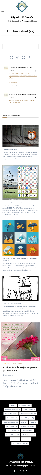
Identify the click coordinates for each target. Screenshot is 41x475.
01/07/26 (12, 70)
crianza (33, 422)
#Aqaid (13, 405)
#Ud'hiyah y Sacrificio (11, 422)
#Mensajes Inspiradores (12, 409)
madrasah (14, 439)
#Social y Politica (12, 418)
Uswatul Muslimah (17, 363)
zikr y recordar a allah (20, 443)
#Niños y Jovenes (29, 409)
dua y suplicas (11, 426)
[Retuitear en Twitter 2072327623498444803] (14, 85)
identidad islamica (28, 435)
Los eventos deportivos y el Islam (13, 203)
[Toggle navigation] (2, 11)
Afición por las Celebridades (12, 304)
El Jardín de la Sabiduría (17, 67)
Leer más (14, 159)
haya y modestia (13, 430)
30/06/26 (12, 97)
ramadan (25, 439)
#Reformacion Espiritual (28, 413)
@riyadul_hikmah (31, 67)
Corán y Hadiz (7, 363)
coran (24, 422)
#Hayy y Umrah (24, 405)
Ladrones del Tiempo (9, 149)
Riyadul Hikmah (22, 17)
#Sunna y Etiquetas (27, 418)
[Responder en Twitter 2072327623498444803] (10, 85)
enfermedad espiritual (27, 426)
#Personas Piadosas (11, 413)
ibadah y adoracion (12, 435)
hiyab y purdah (27, 430)
